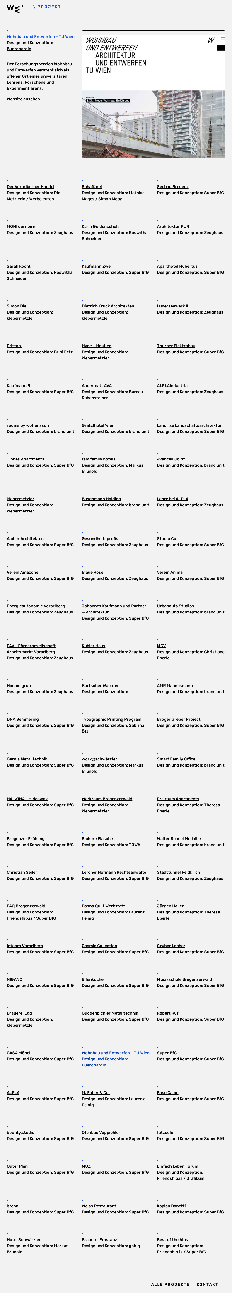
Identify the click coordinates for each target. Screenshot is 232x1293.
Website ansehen (23, 99)
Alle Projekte (170, 1284)
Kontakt (207, 1284)
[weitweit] (20, 10)
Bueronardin (19, 48)
